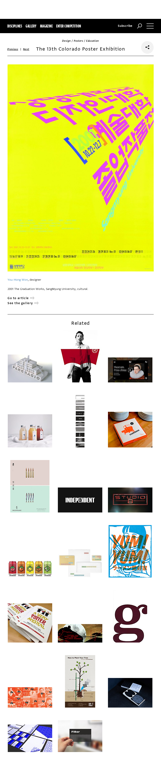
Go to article (18, 298)
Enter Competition (68, 26)
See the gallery (20, 303)
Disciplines (14, 26)
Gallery (31, 26)
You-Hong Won (18, 280)
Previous (12, 49)
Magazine (46, 26)
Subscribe (125, 26)
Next (26, 49)
